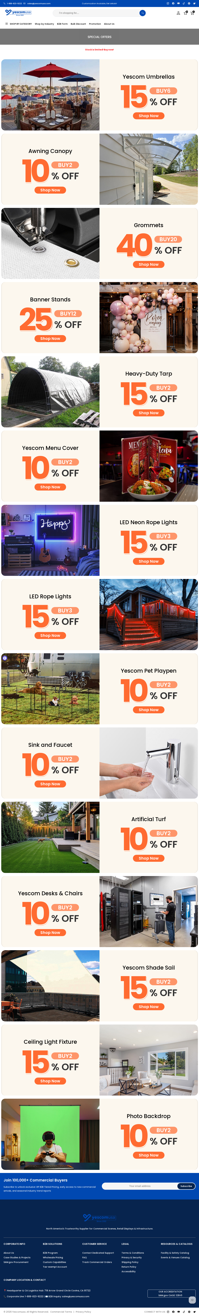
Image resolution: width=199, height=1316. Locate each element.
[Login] (178, 13)
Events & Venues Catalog (175, 1257)
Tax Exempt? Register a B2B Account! (99, 3)
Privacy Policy (83, 1311)
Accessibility (129, 1271)
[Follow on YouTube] (178, 3)
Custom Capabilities (54, 1262)
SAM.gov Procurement (16, 1262)
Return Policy (129, 1266)
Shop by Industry (44, 23)
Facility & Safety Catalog (175, 1252)
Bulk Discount (78, 23)
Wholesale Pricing (53, 1257)
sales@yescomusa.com (39, 3)
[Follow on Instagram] (168, 3)
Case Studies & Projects (17, 1257)
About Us (109, 23)
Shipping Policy (130, 1262)
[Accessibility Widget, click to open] (4, 658)
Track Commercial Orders (97, 1262)
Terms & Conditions (133, 1252)
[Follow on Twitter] (194, 3)
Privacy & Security (132, 1257)
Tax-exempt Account (55, 1266)
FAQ (84, 1257)
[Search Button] (142, 13)
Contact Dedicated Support (98, 1252)
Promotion (95, 23)
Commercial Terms (61, 1311)
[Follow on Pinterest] (189, 3)
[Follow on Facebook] (173, 3)
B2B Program (50, 1252)
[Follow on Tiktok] (184, 3)
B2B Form (62, 23)
